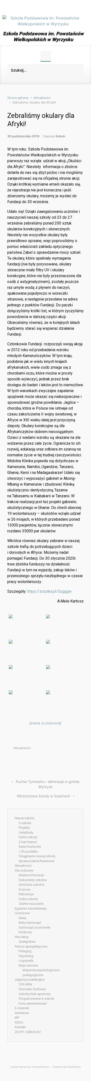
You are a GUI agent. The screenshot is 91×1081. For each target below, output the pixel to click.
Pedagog (25, 951)
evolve (14, 1067)
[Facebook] (43, 7)
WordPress (74, 1067)
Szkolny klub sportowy (35, 994)
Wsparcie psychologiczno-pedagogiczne (41, 972)
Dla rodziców (24, 870)
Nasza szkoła (24, 818)
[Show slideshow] (45, 723)
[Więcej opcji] (81, 759)
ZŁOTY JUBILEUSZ (28, 1032)
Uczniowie (22, 913)
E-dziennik (22, 1008)
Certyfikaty (26, 832)
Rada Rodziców (30, 846)
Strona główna (17, 98)
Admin (60, 136)
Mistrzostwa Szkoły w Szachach (43, 796)
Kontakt (20, 1027)
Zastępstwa (27, 941)
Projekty (24, 827)
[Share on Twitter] (53, 759)
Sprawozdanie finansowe (36, 861)
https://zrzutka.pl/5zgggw (49, 591)
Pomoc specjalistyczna (31, 946)
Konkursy (25, 932)
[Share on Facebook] (60, 759)
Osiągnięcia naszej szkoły (37, 856)
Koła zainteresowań (33, 1003)
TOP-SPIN (25, 984)
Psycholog (26, 956)
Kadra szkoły (28, 837)
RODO (19, 1022)
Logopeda (26, 960)
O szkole (25, 823)
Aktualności (41, 98)
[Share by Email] (74, 759)
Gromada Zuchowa (32, 989)
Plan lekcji (22, 937)
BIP (17, 1017)
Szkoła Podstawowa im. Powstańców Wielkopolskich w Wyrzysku (43, 36)
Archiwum (22, 1013)
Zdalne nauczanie (31, 903)
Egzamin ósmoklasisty (31, 908)
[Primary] (46, 56)
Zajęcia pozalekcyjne (29, 979)
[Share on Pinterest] (67, 759)
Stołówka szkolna (31, 884)
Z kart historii (28, 842)
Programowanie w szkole (36, 998)
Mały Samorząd (30, 922)
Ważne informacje (31, 875)
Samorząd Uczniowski (34, 927)
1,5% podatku (28, 851)
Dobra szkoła (28, 899)
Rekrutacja (26, 894)
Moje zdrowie (28, 965)
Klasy (22, 918)
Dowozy (24, 889)
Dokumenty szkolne (33, 880)
